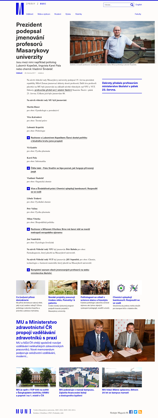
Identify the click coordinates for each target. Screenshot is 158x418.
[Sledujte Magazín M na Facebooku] (131, 412)
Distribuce (43, 413)
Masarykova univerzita (46, 410)
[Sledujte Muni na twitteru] (135, 412)
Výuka (68, 14)
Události (29, 14)
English (139, 4)
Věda (44, 14)
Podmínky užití (58, 413)
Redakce (36, 413)
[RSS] (140, 412)
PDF (50, 413)
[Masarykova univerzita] (23, 411)
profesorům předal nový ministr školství (53, 89)
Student (57, 14)
